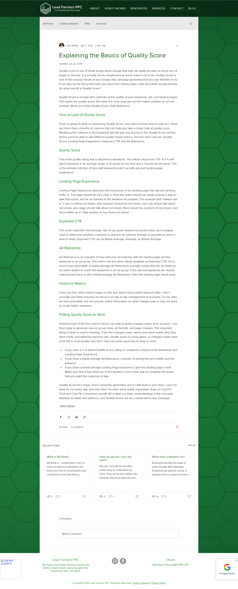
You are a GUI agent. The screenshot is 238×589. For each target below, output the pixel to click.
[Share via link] (84, 416)
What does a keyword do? (168, 456)
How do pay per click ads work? (115, 458)
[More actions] (177, 45)
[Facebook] (123, 561)
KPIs (87, 23)
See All (191, 445)
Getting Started (69, 23)
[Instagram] (115, 561)
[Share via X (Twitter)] (68, 416)
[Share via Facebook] (60, 416)
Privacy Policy (159, 583)
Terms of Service (141, 583)
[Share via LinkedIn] (76, 416)
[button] (159, 8)
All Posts (48, 23)
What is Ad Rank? (58, 456)
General (101, 23)
